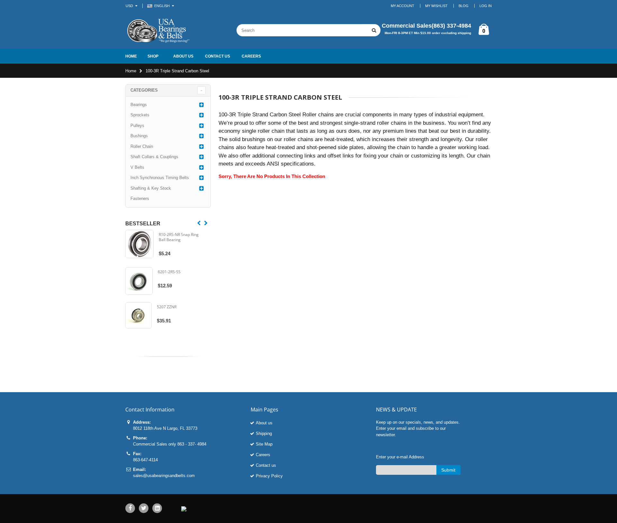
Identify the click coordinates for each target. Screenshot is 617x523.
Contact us (266, 465)
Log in (485, 6)
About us (264, 422)
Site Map (264, 444)
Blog (464, 6)
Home (130, 70)
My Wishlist (436, 6)
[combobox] (299, 30)
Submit (448, 470)
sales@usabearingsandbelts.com (164, 475)
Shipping (264, 433)
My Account (402, 6)
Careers (263, 454)
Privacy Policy (269, 475)
